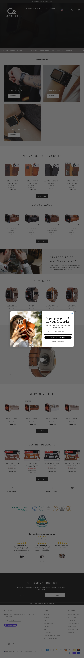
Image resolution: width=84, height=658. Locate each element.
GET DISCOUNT (58, 338)
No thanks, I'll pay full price (58, 341)
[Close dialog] (72, 313)
